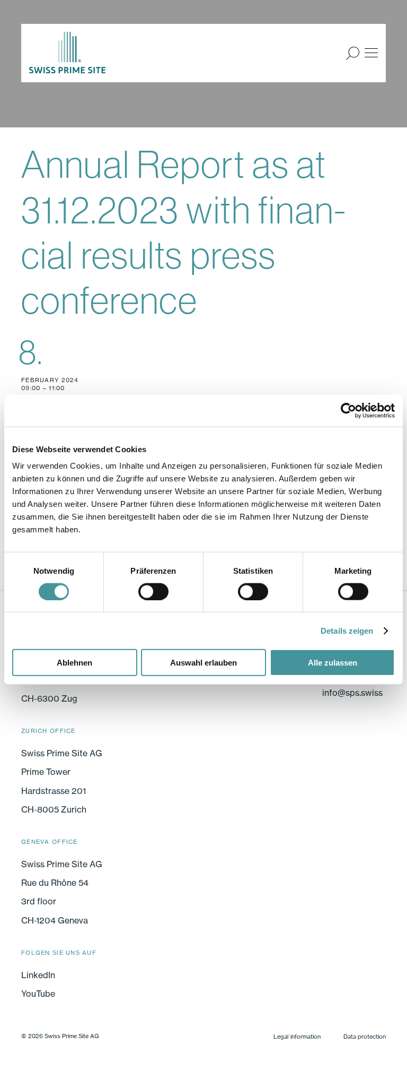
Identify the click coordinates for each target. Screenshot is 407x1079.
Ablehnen (74, 662)
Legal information (297, 1036)
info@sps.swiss (352, 692)
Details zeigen (347, 630)
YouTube (38, 993)
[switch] (153, 591)
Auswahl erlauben (203, 662)
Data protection (364, 1036)
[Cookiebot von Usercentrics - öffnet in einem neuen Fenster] (348, 410)
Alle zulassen (332, 662)
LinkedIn (38, 975)
